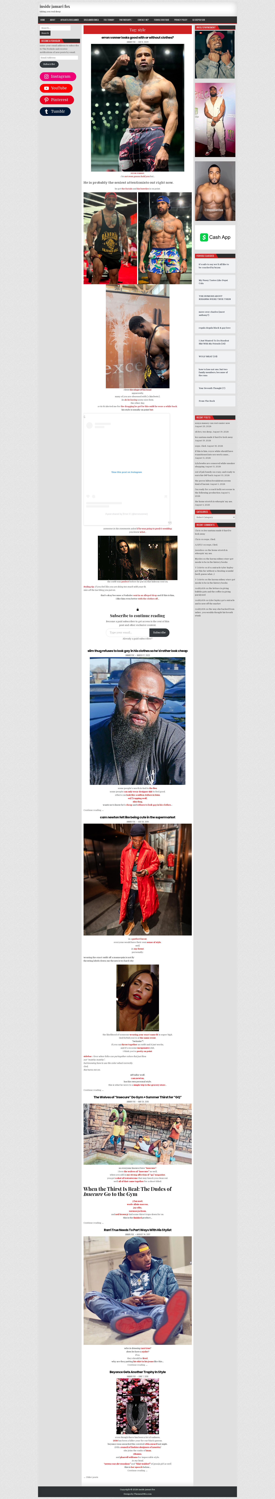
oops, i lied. (200, 446)
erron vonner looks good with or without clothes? (138, 37)
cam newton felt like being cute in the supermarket (137, 817)
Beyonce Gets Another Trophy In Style (138, 1372)
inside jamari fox (55, 6)
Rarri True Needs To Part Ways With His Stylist (137, 1230)
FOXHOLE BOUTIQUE (161, 19)
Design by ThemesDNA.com (138, 1494)
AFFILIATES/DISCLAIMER (69, 19)
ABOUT (52, 19)
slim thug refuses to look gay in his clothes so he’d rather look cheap (138, 651)
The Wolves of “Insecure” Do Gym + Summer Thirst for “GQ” (138, 1097)
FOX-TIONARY (109, 19)
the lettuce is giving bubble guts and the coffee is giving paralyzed (213, 591)
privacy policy (180, 19)
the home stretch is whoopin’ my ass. (214, 501)
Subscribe (159, 632)
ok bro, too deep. (203, 432)
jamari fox (131, 42)
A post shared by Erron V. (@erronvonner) (126, 514)
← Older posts (91, 1477)
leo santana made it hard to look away (214, 437)
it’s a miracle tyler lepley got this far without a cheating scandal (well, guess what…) (214, 570)
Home (42, 19)
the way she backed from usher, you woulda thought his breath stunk (214, 612)
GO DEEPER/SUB (198, 19)
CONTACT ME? (143, 19)
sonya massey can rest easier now (212, 423)
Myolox (199, 559)
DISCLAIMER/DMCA (91, 19)
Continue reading (94, 810)
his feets (154, 396)
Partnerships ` (126, 19)
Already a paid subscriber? (137, 638)
